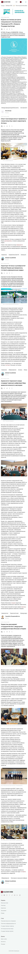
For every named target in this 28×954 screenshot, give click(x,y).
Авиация (23, 254)
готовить (23, 871)
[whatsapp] (4, 29)
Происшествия (4, 903)
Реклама (3, 944)
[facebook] (9, 895)
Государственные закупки (7, 931)
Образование (12, 369)
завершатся (19, 245)
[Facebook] (9, 29)
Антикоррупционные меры (7, 928)
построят (7, 365)
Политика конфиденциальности (8, 923)
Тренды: (3, 5)
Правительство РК (14, 254)
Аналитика (3, 908)
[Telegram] (7, 29)
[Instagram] (2, 29)
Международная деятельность (10, 107)
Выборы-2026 (9, 5)
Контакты (3, 941)
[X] (12, 29)
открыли (13, 603)
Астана (20, 369)
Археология (4, 613)
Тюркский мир (14, 613)
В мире (2, 913)
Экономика (3, 910)
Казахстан (4, 254)
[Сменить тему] (21, 2)
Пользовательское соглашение (8, 921)
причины (23, 607)
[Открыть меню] (26, 2)
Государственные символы (7, 926)
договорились (8, 241)
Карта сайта (4, 939)
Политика (3, 905)
